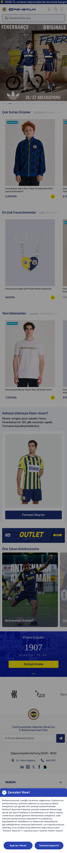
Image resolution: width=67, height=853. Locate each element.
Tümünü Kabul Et (49, 845)
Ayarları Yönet (18, 845)
